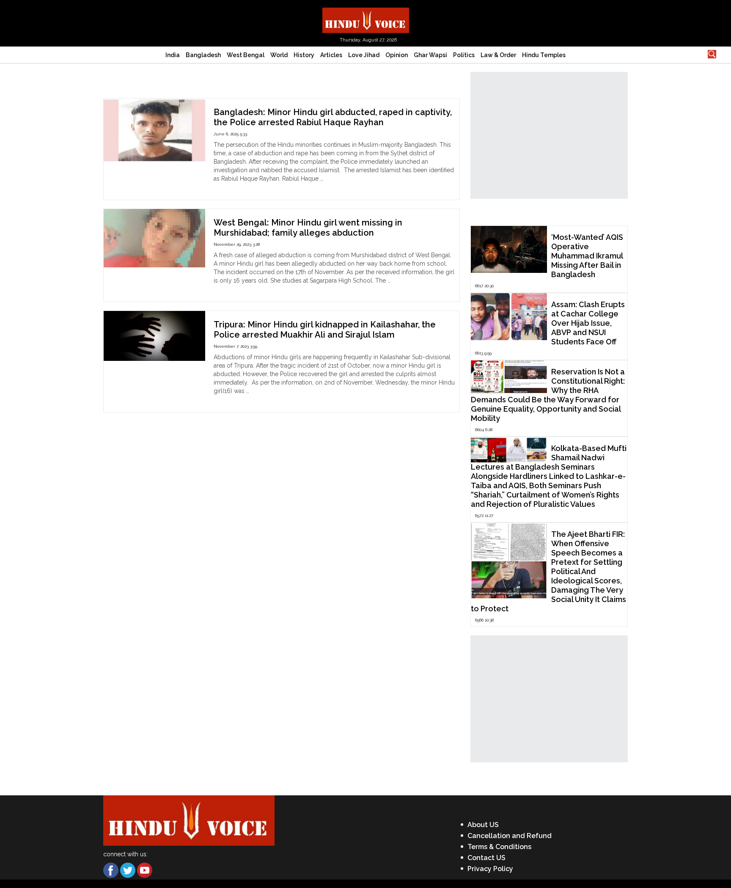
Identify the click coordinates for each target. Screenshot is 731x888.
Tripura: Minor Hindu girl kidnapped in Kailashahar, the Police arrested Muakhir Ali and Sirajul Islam (325, 329)
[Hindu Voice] (365, 20)
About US (483, 825)
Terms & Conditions (499, 847)
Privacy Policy (490, 869)
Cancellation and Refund (509, 836)
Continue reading (237, 187)
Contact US (486, 858)
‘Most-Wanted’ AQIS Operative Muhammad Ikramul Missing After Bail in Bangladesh (587, 256)
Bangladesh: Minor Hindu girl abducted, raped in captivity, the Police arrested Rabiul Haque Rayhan (333, 117)
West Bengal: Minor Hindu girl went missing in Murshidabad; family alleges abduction (308, 227)
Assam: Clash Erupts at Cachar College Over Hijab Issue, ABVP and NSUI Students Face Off (588, 323)
